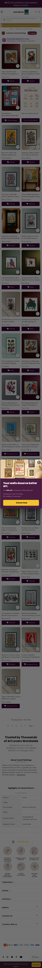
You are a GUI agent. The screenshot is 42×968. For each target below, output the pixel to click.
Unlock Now (21, 503)
